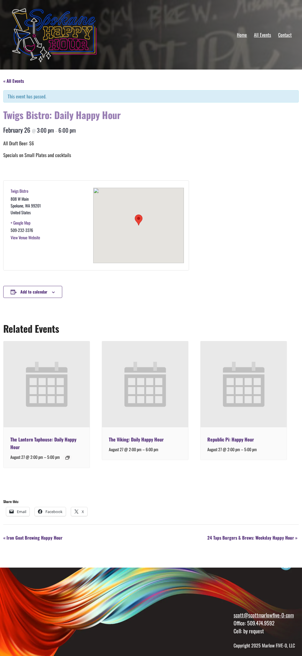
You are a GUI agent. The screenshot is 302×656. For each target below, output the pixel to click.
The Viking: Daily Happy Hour (136, 439)
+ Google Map (20, 223)
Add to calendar (33, 292)
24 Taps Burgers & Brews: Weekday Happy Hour (252, 537)
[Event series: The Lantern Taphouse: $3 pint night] (67, 457)
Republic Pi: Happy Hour (230, 439)
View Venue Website (25, 237)
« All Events (13, 81)
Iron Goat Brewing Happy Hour (33, 537)
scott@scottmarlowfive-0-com (264, 615)
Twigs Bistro (19, 191)
